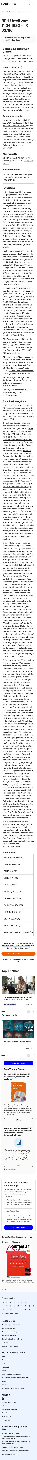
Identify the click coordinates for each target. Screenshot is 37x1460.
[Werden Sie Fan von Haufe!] (3, 1398)
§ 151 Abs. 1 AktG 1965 (17, 123)
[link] (4, 12)
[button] (18, 954)
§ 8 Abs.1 (27, 450)
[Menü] (15, 4)
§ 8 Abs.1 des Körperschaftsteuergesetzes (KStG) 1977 (18, 372)
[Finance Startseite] (6, 3)
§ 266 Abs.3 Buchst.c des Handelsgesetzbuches (18, 486)
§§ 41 (10, 436)
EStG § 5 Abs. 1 (10, 158)
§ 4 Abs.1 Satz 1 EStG (20, 464)
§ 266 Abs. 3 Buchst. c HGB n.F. (18, 124)
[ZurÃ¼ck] (28, 1011)
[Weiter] (33, 1011)
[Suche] (29, 4)
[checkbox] (5, 1216)
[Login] (34, 4)
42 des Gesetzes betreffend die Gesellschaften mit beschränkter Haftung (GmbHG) (18, 439)
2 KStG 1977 (12, 453)
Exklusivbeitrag (10, 1005)
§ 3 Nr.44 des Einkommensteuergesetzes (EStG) (18, 262)
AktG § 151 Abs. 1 (25, 158)
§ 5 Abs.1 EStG (22, 368)
